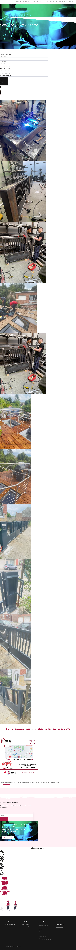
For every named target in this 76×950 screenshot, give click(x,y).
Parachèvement (4, 889)
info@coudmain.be (28, 926)
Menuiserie (4, 888)
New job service (60, 1)
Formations (39, 1)
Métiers (40, 929)
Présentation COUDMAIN (43, 925)
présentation (26, 1)
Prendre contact (6, 784)
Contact (70, 1)
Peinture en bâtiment (5, 891)
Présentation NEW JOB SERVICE (45, 939)
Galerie (49, 1)
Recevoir (4, 819)
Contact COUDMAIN (42, 936)
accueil (16, 1)
